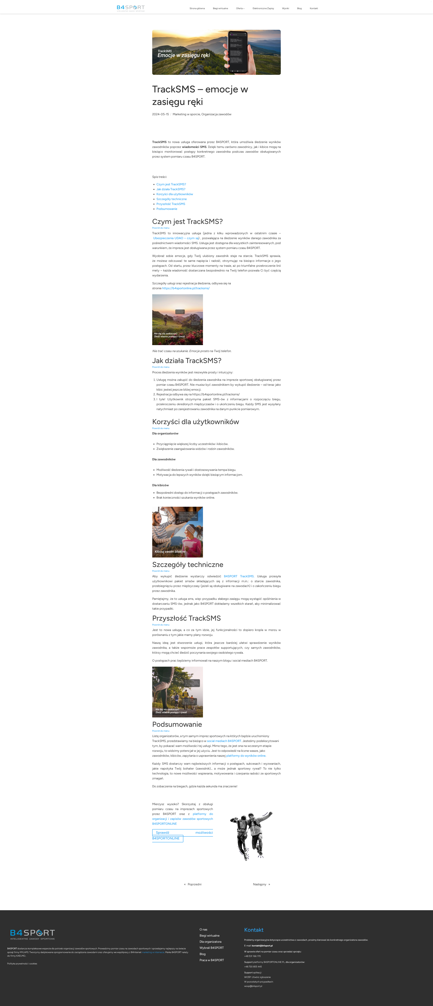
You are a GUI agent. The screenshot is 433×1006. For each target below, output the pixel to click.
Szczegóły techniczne (171, 199)
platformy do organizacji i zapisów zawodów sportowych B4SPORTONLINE (182, 819)
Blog (203, 954)
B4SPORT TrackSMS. (239, 576)
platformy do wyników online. (246, 756)
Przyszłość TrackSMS (170, 204)
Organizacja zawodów (216, 114)
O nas (203, 929)
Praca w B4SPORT (212, 960)
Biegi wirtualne (210, 935)
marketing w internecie (153, 952)
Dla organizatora (210, 942)
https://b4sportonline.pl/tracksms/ (186, 288)
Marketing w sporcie (186, 114)
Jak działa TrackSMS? (170, 189)
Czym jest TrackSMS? (171, 184)
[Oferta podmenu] (244, 8)
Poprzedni (194, 884)
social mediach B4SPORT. (224, 741)
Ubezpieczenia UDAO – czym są (175, 238)
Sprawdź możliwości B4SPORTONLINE (182, 835)
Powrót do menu (160, 227)
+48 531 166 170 (252, 956)
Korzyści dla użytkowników (174, 194)
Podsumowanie (166, 209)
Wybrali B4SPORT (212, 948)
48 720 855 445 (254, 966)
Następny (259, 884)
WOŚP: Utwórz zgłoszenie (257, 977)
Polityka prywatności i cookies (22, 963)
